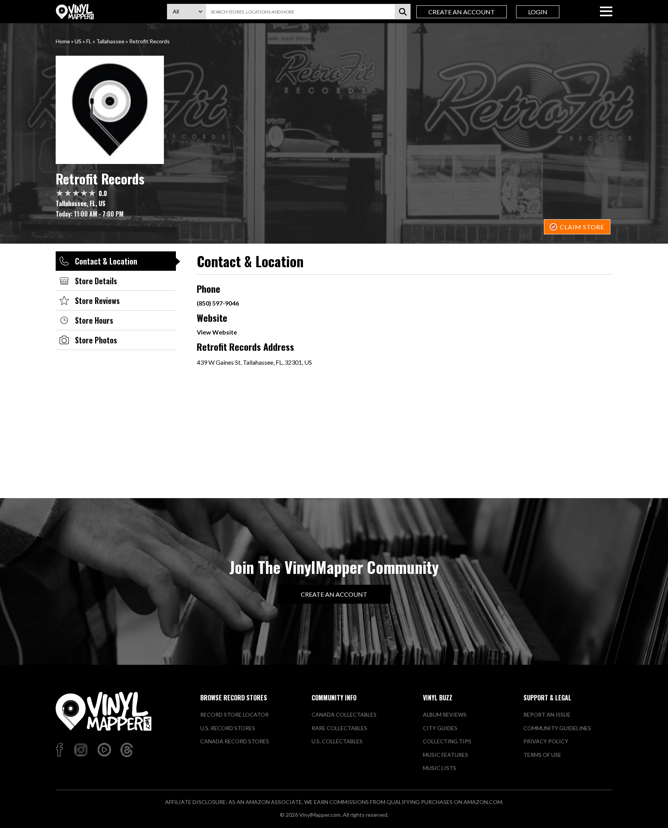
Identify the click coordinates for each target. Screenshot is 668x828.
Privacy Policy (545, 741)
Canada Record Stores (234, 741)
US (78, 41)
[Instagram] (81, 750)
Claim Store (582, 226)
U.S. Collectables (337, 741)
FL (89, 41)
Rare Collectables (339, 728)
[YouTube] (104, 750)
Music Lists (439, 768)
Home (63, 41)
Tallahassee (110, 41)
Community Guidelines (557, 728)
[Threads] (126, 750)
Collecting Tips (447, 741)
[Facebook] (60, 750)
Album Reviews (445, 714)
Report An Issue (547, 714)
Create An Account (461, 11)
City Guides (440, 728)
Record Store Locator (234, 714)
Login (537, 11)
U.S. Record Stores (227, 728)
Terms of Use (542, 754)
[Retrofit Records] (334, 110)
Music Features (445, 754)
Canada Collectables (344, 714)
